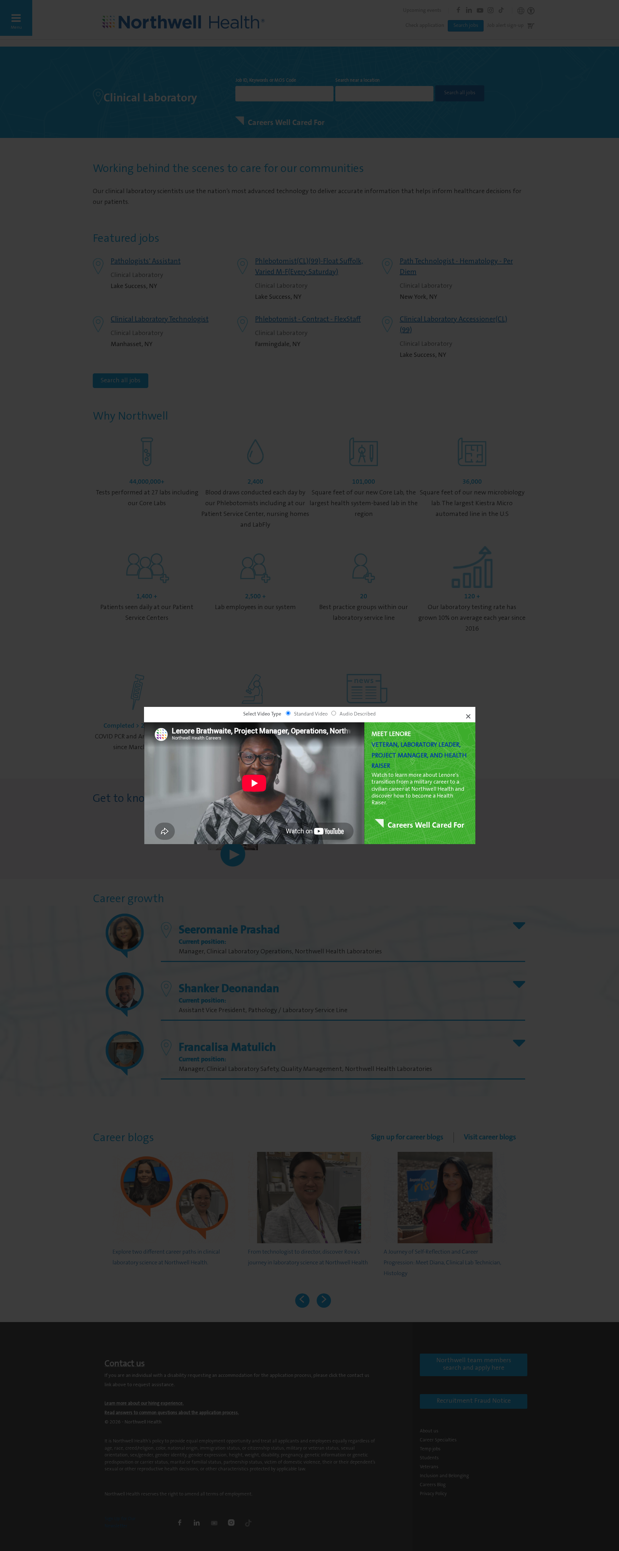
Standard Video (311, 714)
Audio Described (358, 714)
